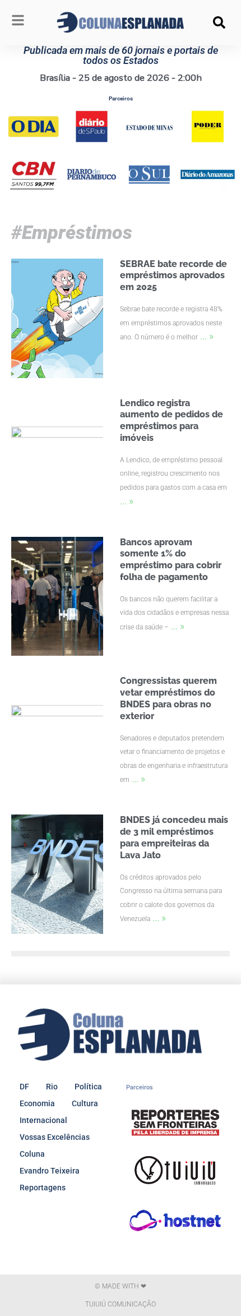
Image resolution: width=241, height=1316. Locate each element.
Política (88, 1086)
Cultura (85, 1103)
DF (24, 1086)
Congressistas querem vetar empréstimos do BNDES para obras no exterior (168, 698)
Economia (37, 1103)
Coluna (32, 1153)
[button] (219, 22)
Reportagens (43, 1187)
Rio (52, 1086)
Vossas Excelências (55, 1137)
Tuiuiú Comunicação (120, 1304)
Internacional (43, 1120)
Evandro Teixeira (50, 1170)
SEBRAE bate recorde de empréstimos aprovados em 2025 (173, 276)
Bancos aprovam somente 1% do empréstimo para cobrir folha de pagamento (170, 559)
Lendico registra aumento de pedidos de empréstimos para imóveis (171, 420)
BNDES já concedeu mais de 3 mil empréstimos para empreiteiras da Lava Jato (174, 837)
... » (207, 336)
